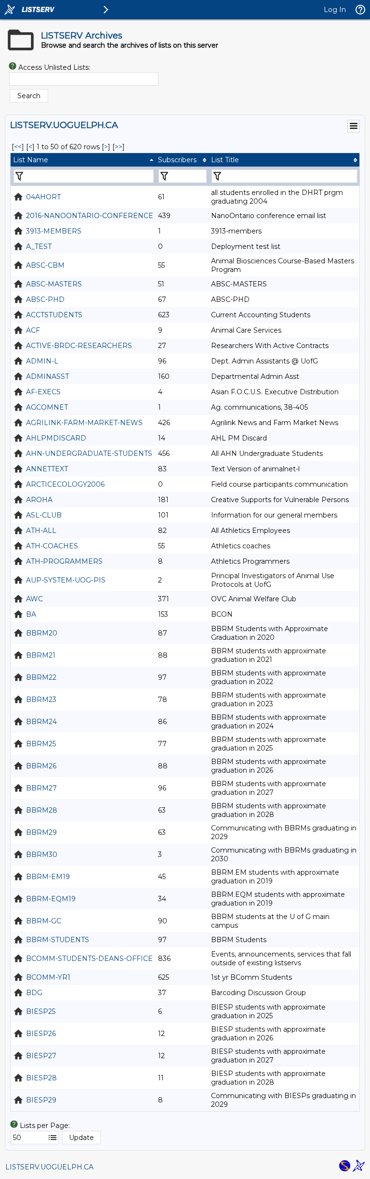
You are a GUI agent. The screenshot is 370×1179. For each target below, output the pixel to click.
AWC (34, 599)
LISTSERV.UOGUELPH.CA (49, 1167)
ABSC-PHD (45, 299)
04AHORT (43, 197)
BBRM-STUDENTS (57, 939)
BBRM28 (41, 810)
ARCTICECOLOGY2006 (65, 484)
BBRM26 (41, 766)
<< (18, 147)
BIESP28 (41, 1078)
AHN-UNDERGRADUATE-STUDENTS (89, 453)
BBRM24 (41, 721)
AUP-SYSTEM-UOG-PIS (66, 580)
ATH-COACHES (52, 546)
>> (118, 147)
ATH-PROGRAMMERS (64, 561)
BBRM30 (41, 854)
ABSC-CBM (45, 265)
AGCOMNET (47, 407)
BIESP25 (40, 1011)
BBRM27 (41, 788)
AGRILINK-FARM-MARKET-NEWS (84, 422)
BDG (34, 992)
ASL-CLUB (44, 515)
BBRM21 (40, 655)
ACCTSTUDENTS (54, 315)
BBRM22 (41, 677)
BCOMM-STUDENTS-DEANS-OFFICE (89, 958)
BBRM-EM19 (48, 876)
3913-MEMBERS (53, 231)
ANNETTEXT (47, 469)
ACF (33, 330)
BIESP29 (41, 1100)
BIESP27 (41, 1055)
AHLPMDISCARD (56, 438)
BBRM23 (41, 699)
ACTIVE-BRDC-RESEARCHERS (79, 345)
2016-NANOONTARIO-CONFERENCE (89, 215)
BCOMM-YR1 (48, 977)
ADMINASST (47, 376)
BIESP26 (41, 1033)
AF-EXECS (43, 392)
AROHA (39, 499)
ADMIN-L (42, 361)
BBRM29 (41, 832)
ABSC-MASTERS (54, 284)
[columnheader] (83, 160)
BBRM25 (41, 743)
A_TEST (39, 246)
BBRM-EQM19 (51, 898)
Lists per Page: (45, 1125)
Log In (335, 9)
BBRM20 (41, 633)
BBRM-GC (43, 921)
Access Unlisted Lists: (54, 67)
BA (31, 614)
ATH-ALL (41, 530)
